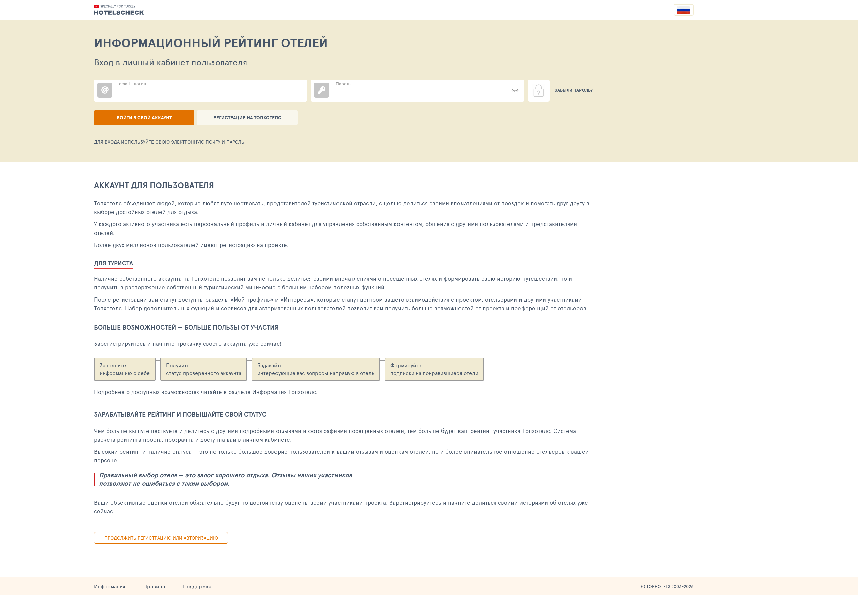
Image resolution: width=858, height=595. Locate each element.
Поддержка (197, 586)
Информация (109, 586)
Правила (154, 586)
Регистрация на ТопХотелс (247, 117)
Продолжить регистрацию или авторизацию (161, 538)
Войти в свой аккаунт (144, 117)
